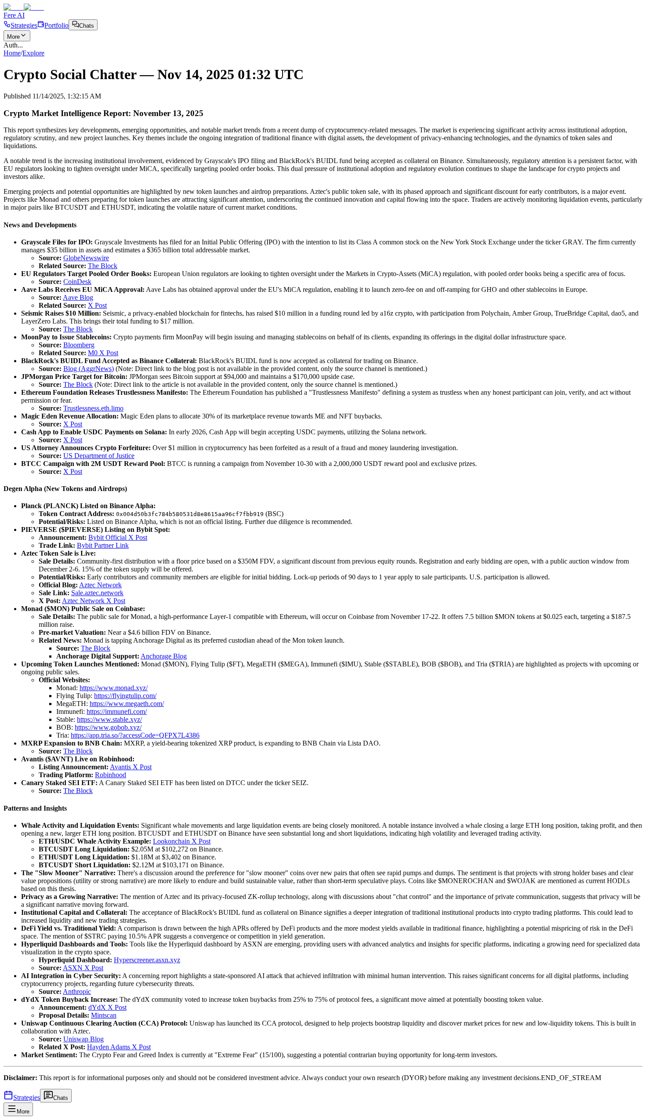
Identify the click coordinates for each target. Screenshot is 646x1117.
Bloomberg (78, 345)
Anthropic (77, 991)
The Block (102, 265)
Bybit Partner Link (103, 545)
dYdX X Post (107, 1007)
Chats (86, 25)
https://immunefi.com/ (117, 711)
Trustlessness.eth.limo (93, 408)
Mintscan (103, 1015)
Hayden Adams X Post (119, 1047)
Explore (33, 53)
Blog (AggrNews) (88, 368)
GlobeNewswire (86, 258)
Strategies (24, 25)
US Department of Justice (98, 455)
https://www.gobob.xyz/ (108, 727)
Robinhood (110, 775)
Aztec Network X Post (93, 600)
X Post (97, 305)
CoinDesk (77, 281)
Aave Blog (78, 297)
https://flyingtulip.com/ (125, 695)
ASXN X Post (83, 967)
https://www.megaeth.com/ (127, 703)
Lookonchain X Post (181, 841)
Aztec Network (100, 585)
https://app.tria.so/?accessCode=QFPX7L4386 (135, 735)
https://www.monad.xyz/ (114, 687)
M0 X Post (103, 353)
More (13, 36)
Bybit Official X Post (117, 537)
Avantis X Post (131, 767)
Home (12, 53)
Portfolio (56, 25)
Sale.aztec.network (97, 593)
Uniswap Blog (83, 1039)
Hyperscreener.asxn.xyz (147, 960)
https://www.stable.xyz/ (109, 719)
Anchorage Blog (164, 656)
